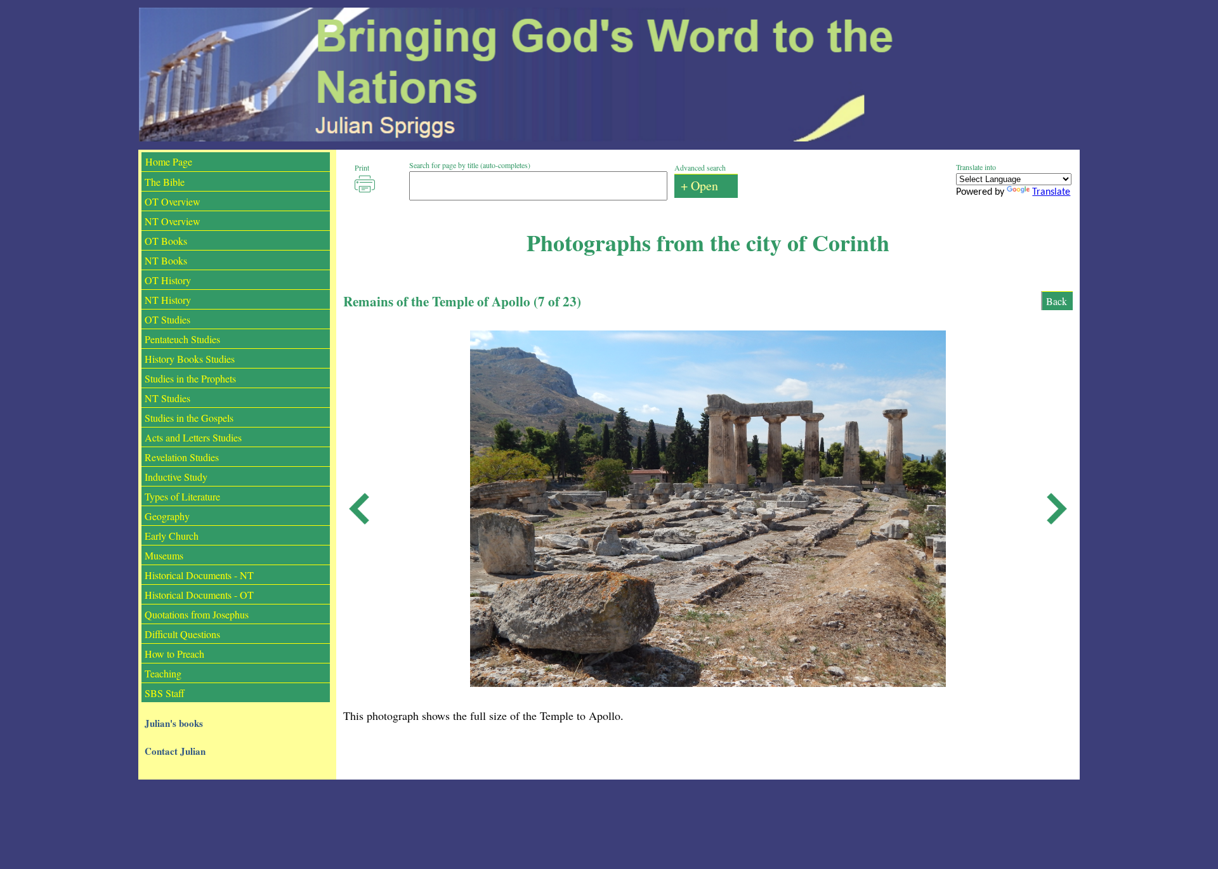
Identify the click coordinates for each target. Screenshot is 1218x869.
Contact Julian (175, 751)
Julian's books (174, 723)
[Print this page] (365, 184)
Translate (1051, 192)
